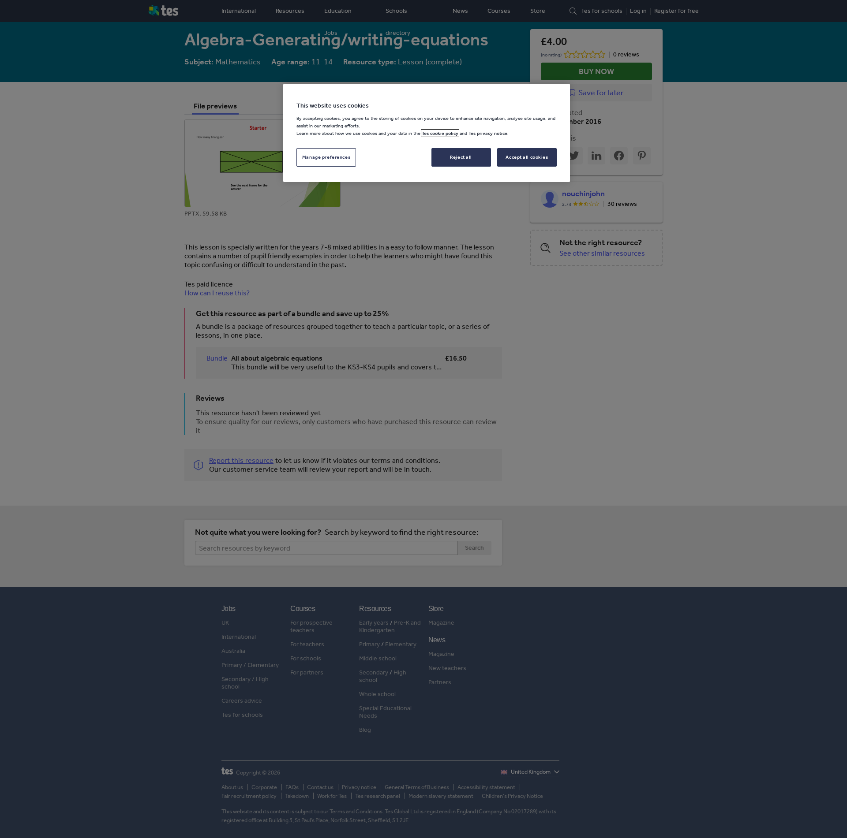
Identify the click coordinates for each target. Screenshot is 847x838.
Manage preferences (326, 157)
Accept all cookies (527, 157)
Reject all (461, 157)
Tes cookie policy (440, 133)
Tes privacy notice (487, 133)
